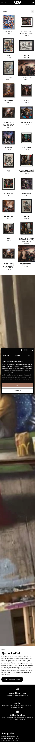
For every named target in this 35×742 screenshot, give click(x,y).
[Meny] (2, 3)
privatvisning (14, 736)
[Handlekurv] (33, 3)
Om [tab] (29, 355)
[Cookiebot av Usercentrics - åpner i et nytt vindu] (21, 350)
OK (18, 385)
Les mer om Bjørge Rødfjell (12, 679)
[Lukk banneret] (32, 350)
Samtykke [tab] (6, 355)
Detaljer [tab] (17, 355)
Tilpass (16, 390)
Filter (5, 11)
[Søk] (6, 3)
